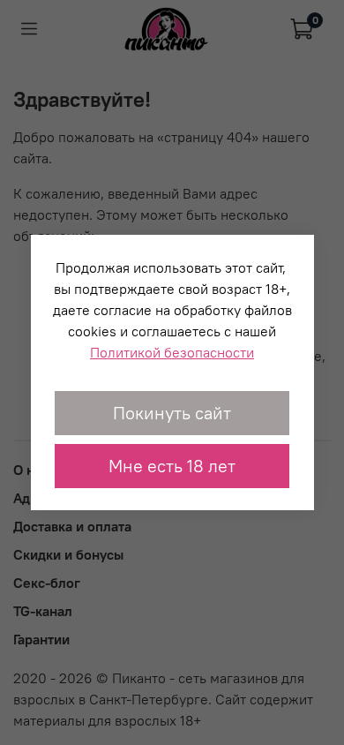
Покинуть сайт (172, 413)
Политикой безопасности (172, 352)
